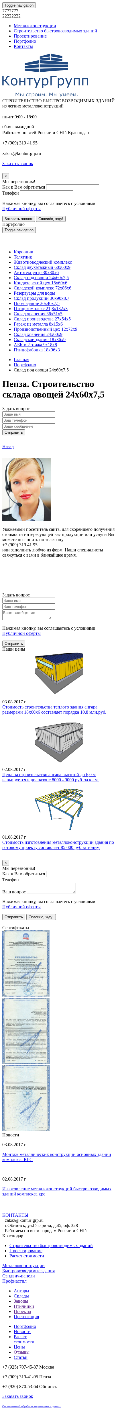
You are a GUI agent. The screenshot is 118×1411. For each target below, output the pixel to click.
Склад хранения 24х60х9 (38, 334)
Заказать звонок (19, 219)
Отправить (14, 432)
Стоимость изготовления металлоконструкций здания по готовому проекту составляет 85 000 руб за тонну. (58, 845)
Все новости (26, 1209)
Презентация (26, 1316)
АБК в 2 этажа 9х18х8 (35, 344)
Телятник (23, 257)
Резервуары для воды (34, 293)
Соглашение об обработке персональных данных (31, 1406)
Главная (21, 359)
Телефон (10, 193)
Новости (22, 1331)
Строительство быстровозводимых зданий (55, 30)
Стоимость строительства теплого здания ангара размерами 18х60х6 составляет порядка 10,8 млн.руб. (54, 709)
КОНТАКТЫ (15, 1215)
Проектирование (30, 36)
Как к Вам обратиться (23, 187)
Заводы (21, 1301)
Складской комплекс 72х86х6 (42, 287)
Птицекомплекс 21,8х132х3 (41, 308)
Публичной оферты (21, 208)
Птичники (24, 1306)
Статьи (20, 1357)
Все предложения (19, 922)
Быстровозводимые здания (28, 1270)
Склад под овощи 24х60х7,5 (41, 277)
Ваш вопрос (14, 891)
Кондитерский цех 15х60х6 (40, 282)
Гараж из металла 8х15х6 (38, 324)
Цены (19, 1347)
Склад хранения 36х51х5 (38, 313)
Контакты (23, 46)
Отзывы (22, 1352)
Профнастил (14, 1281)
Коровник (23, 251)
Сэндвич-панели (18, 1275)
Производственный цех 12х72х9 (45, 329)
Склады (21, 1295)
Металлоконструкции (35, 25)
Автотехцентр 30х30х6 (36, 272)
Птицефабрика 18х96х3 (37, 349)
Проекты (22, 1311)
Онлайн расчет (59, 565)
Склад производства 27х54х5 (42, 318)
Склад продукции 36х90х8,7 (41, 298)
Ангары (21, 1290)
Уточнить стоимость (22, 857)
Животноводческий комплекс (43, 262)
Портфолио (25, 41)
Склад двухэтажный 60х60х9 (42, 267)
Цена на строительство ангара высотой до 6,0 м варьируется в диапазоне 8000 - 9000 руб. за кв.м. (50, 777)
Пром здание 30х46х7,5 (37, 303)
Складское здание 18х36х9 (40, 339)
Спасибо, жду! (50, 219)
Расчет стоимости (26, 1255)
